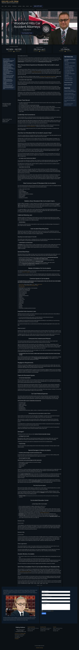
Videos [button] (24, 6)
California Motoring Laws (7, 70)
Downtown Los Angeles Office (20, 633)
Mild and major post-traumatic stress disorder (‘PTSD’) (28, 285)
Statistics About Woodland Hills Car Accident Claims (9, 69)
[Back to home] (10, 2)
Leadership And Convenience (8, 64)
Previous (38, 585)
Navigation (17, 638)
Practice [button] (9, 6)
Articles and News (68, 84)
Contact (27, 6)
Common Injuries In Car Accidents (8, 75)
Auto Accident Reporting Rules (8, 71)
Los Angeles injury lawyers (36, 71)
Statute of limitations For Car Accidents (7, 74)
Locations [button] (19, 6)
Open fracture (21, 284)
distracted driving (50, 76)
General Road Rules (6, 72)
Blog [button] (31, 6)
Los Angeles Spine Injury (70, 73)
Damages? (5, 82)
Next (41, 585)
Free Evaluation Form (27, 33)
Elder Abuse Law (68, 76)
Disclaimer (38, 647)
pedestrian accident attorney (25, 571)
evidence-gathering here (44, 512)
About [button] (6, 6)
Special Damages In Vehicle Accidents (7, 83)
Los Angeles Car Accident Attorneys (70, 63)
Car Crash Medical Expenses (7, 81)
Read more (20, 607)
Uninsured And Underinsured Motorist (8, 78)
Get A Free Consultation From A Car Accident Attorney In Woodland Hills (8, 88)
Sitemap (41, 647)
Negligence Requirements (7, 79)
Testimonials (14, 6)
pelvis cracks (39, 284)
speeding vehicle (43, 76)
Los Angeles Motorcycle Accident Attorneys (70, 66)
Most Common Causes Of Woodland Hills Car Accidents (8, 67)
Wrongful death (22, 286)
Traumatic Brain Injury (69, 68)
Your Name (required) (45, 590)
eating (54, 76)
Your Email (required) (45, 593)
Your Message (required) (46, 603)
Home (2, 6)
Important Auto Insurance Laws (8, 76)
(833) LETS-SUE (38, 6)
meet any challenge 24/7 (31, 126)
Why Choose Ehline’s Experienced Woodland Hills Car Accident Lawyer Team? (8, 61)
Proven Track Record (6, 63)
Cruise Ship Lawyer (69, 78)
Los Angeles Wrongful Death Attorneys (69, 71)
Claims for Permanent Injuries (8, 80)
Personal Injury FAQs (68, 82)
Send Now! (44, 613)
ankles (33, 284)
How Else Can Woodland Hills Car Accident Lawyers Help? (8, 65)
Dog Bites (67, 75)
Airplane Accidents (68, 80)
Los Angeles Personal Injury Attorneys (70, 60)
